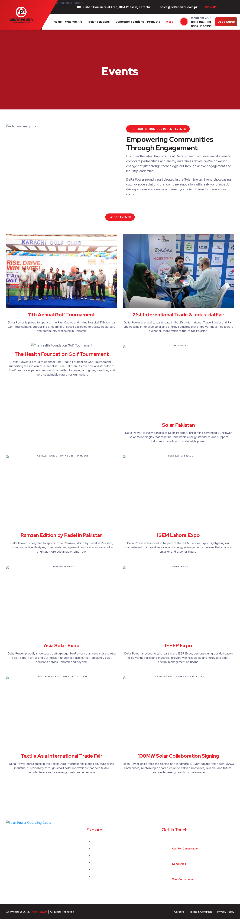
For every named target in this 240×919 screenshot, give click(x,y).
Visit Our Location (183, 879)
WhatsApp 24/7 (201, 17)
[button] (9, 271)
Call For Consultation (185, 848)
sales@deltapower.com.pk (189, 859)
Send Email (179, 863)
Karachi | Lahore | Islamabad (190, 875)
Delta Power (39, 912)
